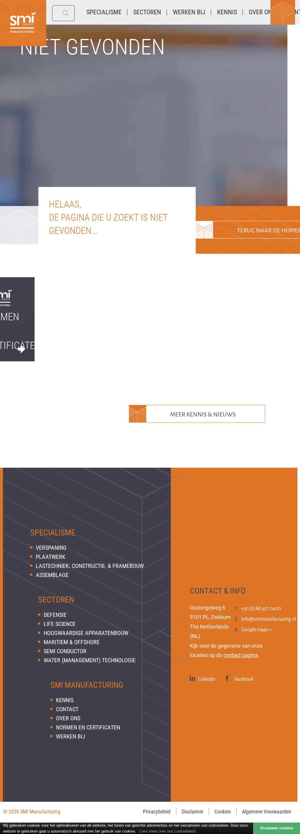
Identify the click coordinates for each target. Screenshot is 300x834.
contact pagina (240, 655)
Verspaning (51, 547)
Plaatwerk (50, 556)
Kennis (65, 700)
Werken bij (70, 736)
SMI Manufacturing (86, 685)
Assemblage (52, 574)
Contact (67, 709)
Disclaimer (192, 812)
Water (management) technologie (90, 660)
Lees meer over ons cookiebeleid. (168, 831)
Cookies (222, 812)
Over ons (68, 718)
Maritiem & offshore (72, 642)
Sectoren (56, 600)
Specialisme (52, 532)
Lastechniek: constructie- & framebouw (90, 565)
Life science (60, 623)
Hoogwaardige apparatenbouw (86, 632)
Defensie (55, 614)
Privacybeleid (157, 812)
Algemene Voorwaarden (266, 812)
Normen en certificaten (88, 727)
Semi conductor (65, 651)
